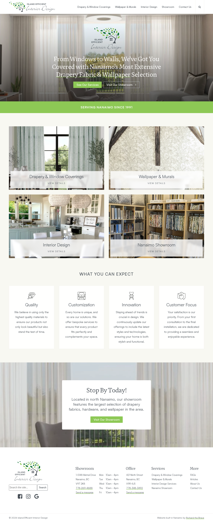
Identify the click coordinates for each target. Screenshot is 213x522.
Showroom (84, 468)
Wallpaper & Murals (162, 479)
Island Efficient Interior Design (33, 517)
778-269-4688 (84, 488)
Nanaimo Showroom (162, 488)
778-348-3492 (134, 488)
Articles (194, 479)
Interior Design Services (164, 483)
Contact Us (196, 488)
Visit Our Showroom (119, 84)
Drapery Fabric (76, 74)
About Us (195, 483)
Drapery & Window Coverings (167, 474)
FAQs (193, 474)
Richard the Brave (195, 517)
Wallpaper (116, 74)
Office (131, 468)
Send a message (84, 492)
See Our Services (88, 84)
